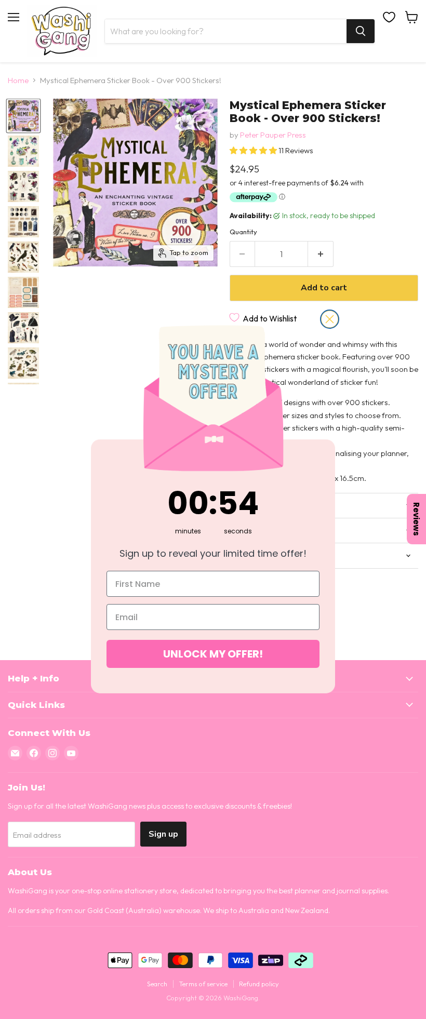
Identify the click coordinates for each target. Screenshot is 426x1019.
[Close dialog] (330, 319)
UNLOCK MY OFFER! (213, 654)
